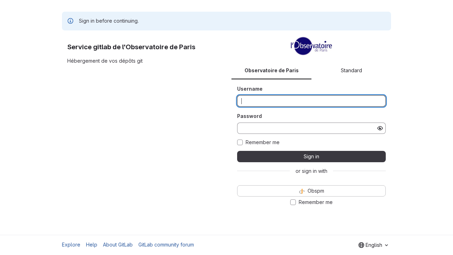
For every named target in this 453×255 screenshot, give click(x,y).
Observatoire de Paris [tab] (272, 70)
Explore (71, 245)
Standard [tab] (351, 70)
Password (249, 116)
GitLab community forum (166, 245)
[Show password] (380, 128)
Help (91, 245)
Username (250, 89)
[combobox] (373, 245)
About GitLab (118, 245)
